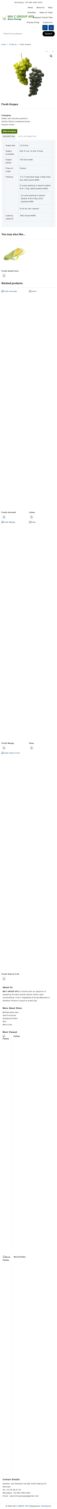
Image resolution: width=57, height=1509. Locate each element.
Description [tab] (9, 136)
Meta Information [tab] (27, 136)
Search (48, 33)
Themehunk (46, 1506)
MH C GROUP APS (21, 1506)
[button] (51, 56)
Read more (4, 275)
